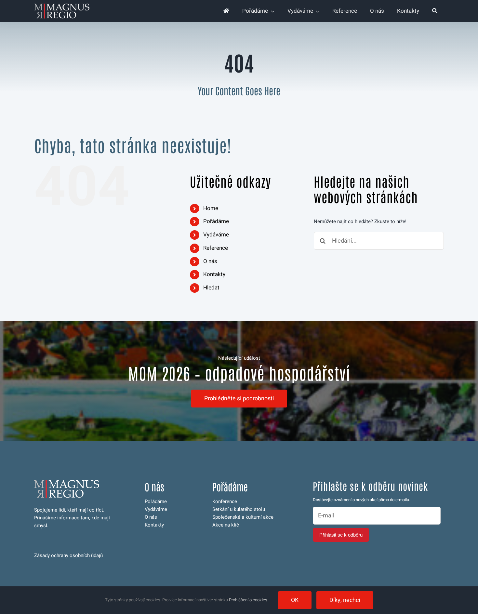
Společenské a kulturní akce (242, 517)
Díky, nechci (344, 600)
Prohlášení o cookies (248, 600)
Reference (215, 248)
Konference (224, 501)
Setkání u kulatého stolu (238, 509)
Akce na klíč (225, 524)
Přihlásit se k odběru (341, 535)
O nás (210, 261)
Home (210, 208)
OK (295, 600)
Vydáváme (216, 235)
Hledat (211, 288)
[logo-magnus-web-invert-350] (61, 5)
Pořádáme (216, 221)
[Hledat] (435, 11)
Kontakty (214, 274)
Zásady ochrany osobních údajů (68, 555)
